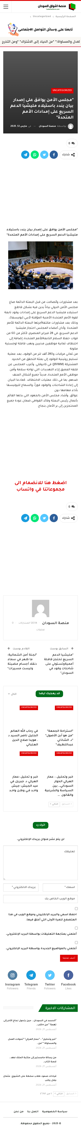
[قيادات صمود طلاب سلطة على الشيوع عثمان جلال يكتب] (68, 1081)
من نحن (19, 1112)
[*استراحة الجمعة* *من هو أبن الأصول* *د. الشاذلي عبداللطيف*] (58, 716)
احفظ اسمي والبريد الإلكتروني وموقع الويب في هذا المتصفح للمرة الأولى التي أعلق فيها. (42, 917)
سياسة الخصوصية (54, 1112)
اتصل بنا (32, 1112)
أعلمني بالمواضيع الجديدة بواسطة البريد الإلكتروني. (41, 948)
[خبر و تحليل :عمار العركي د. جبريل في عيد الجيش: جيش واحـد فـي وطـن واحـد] (23, 762)
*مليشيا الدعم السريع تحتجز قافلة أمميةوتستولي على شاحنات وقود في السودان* (58, 664)
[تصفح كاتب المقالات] (40, 608)
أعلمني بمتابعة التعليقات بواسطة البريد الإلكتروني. (41, 934)
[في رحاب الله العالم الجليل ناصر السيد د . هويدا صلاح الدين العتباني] (23, 716)
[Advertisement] (40, 192)
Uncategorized (62, 90)
